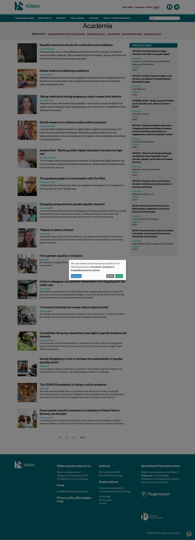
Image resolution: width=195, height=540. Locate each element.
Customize (76, 276)
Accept (119, 276)
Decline (110, 276)
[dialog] (97, 270)
